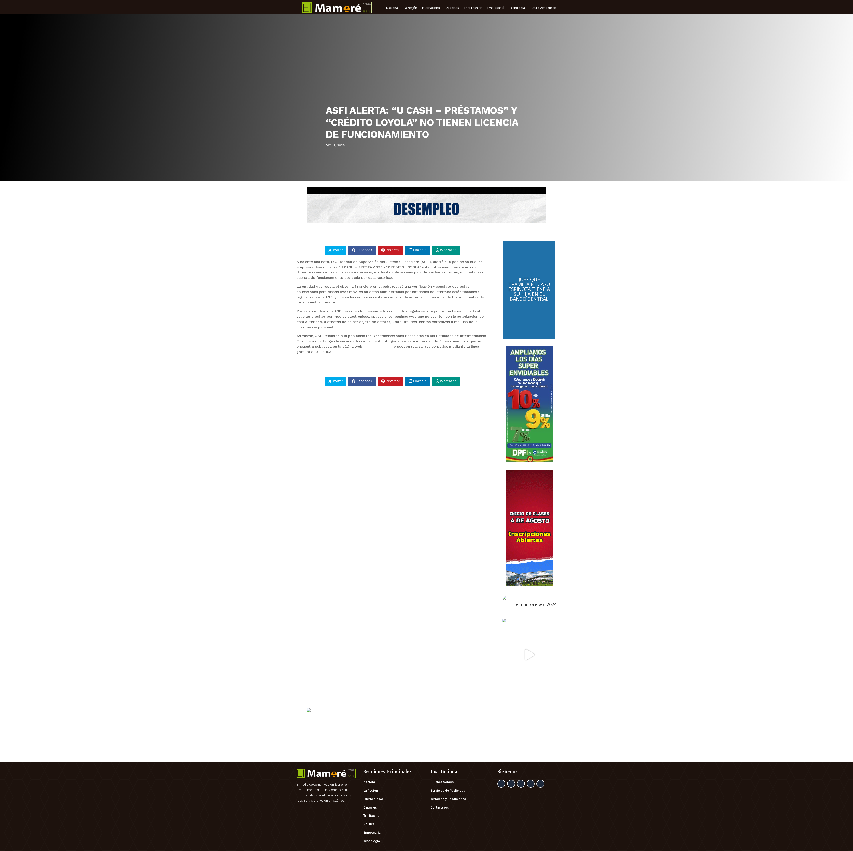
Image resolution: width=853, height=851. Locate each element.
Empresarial (495, 8)
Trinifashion (372, 815)
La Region (370, 790)
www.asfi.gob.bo (378, 346)
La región (410, 8)
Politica (369, 824)
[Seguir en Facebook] (501, 784)
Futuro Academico (543, 8)
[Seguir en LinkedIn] (531, 784)
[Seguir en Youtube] (540, 784)
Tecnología (517, 8)
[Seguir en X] (511, 784)
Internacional (431, 8)
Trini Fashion (473, 8)
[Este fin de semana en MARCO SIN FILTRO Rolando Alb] (529, 655)
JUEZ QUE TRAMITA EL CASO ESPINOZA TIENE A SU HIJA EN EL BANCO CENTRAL (529, 289)
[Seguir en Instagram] (521, 784)
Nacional (392, 8)
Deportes (452, 8)
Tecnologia (371, 841)
